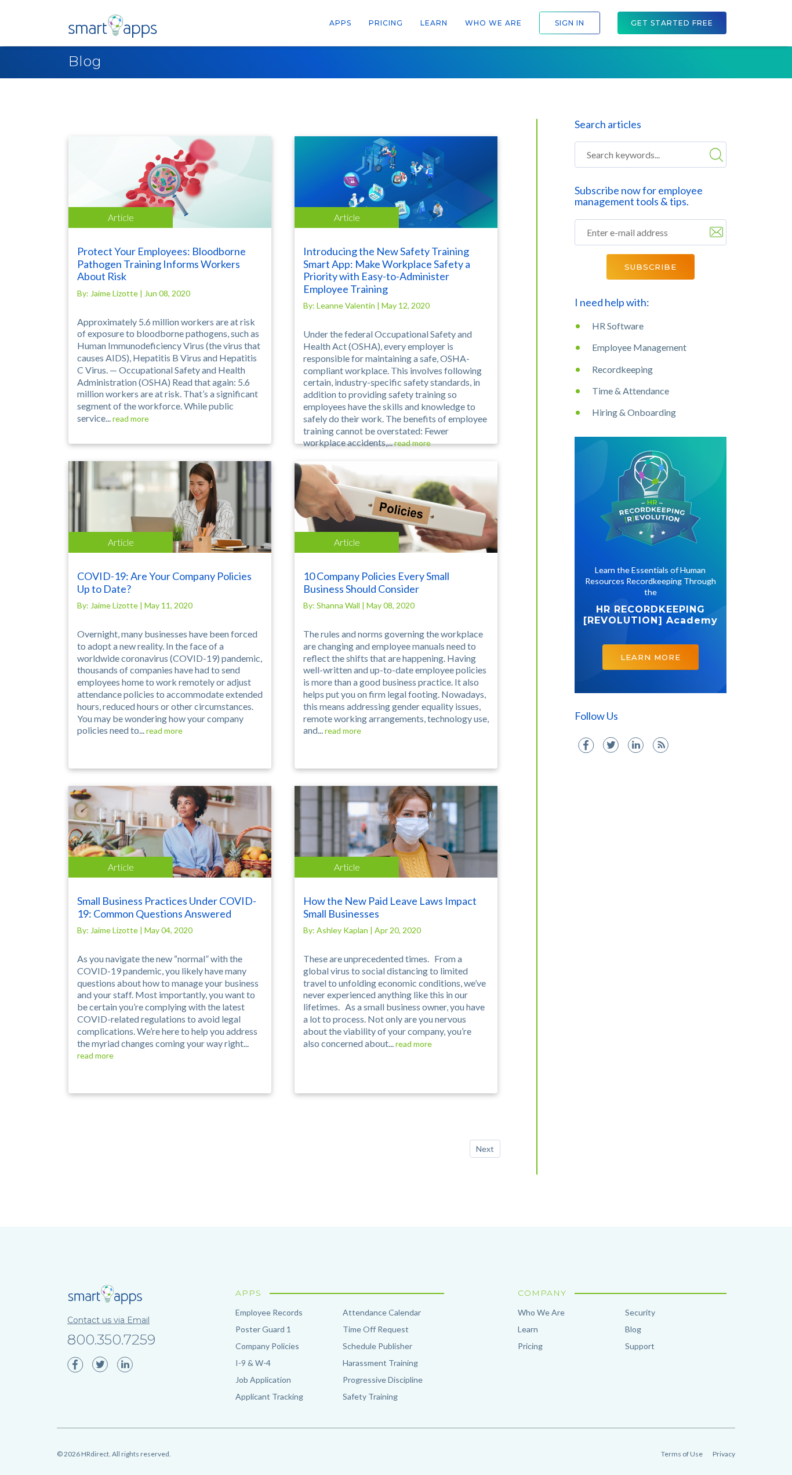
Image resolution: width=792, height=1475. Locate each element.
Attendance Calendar (382, 1312)
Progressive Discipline (383, 1380)
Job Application (263, 1380)
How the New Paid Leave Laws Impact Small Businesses (390, 907)
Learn (434, 23)
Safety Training (370, 1396)
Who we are (493, 23)
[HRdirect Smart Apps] (112, 26)
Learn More (650, 657)
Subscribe (650, 266)
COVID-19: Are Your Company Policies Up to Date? (164, 582)
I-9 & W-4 (253, 1363)
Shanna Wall (339, 605)
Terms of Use (682, 1453)
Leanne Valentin (347, 305)
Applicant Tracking (269, 1396)
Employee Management (639, 347)
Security (640, 1312)
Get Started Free (672, 23)
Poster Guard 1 (263, 1329)
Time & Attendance (630, 390)
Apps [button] (340, 23)
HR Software (618, 325)
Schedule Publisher (377, 1346)
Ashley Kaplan (343, 930)
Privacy (724, 1453)
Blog (85, 61)
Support (640, 1346)
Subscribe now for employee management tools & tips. (639, 196)
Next (485, 1149)
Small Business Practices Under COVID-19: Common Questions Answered (166, 907)
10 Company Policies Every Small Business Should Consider (376, 582)
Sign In (569, 23)
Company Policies (267, 1346)
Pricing (386, 23)
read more (130, 418)
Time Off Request (376, 1329)
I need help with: (612, 302)
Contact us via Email (108, 1320)
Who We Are (541, 1312)
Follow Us (596, 716)
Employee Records (269, 1312)
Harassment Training (380, 1363)
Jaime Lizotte (115, 293)
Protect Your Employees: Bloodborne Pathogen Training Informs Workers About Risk (161, 263)
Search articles (608, 124)
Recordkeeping (622, 369)
